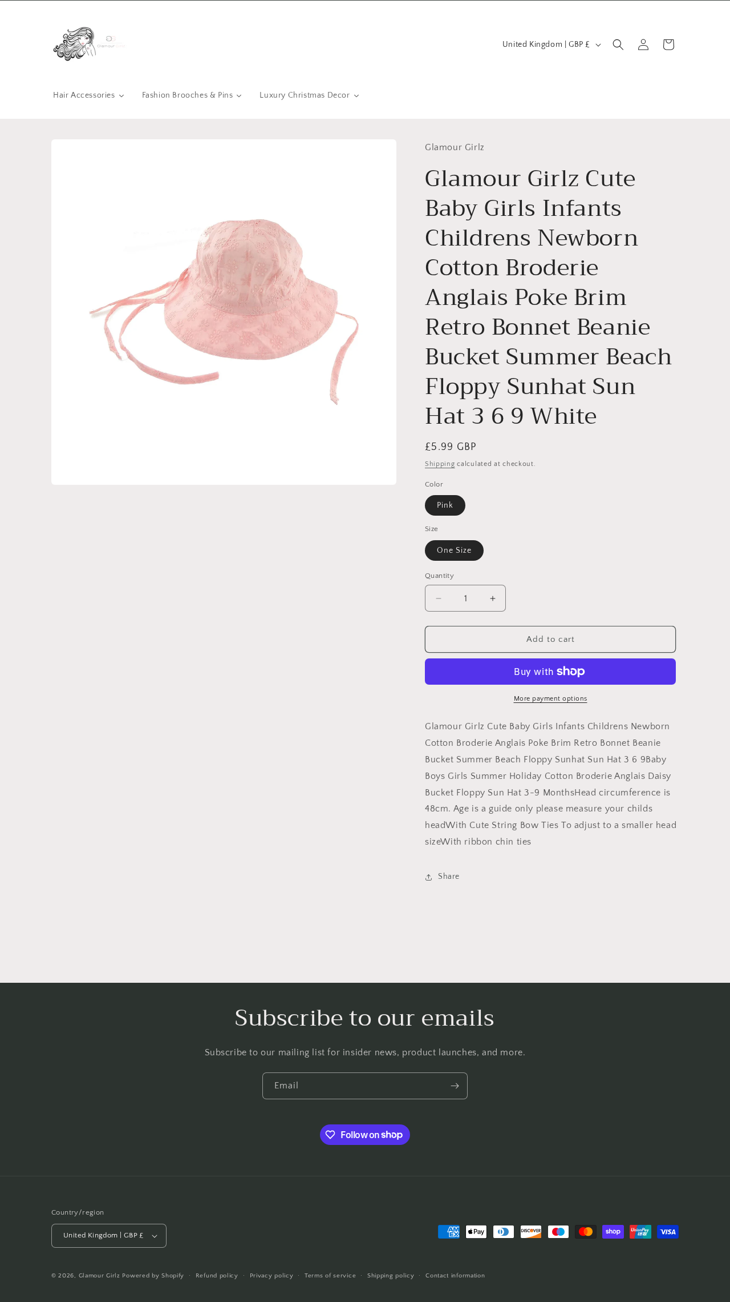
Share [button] (449, 876)
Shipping (440, 464)
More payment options (550, 698)
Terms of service (330, 1275)
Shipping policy (391, 1275)
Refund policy (217, 1275)
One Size (454, 550)
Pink (445, 505)
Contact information (455, 1275)
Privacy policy (272, 1275)
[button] (618, 44)
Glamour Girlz (99, 1275)
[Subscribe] (454, 1085)
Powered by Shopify (153, 1275)
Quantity (439, 576)
